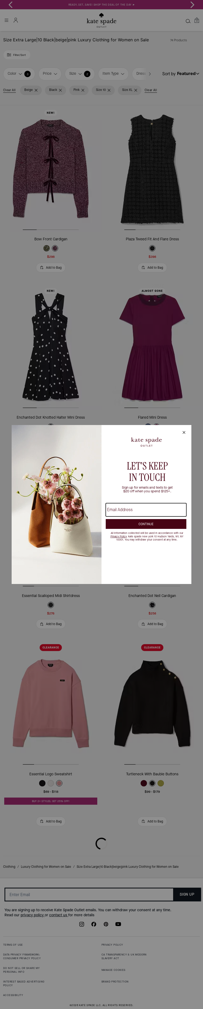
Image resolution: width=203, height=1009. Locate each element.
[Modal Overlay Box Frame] (101, 504)
